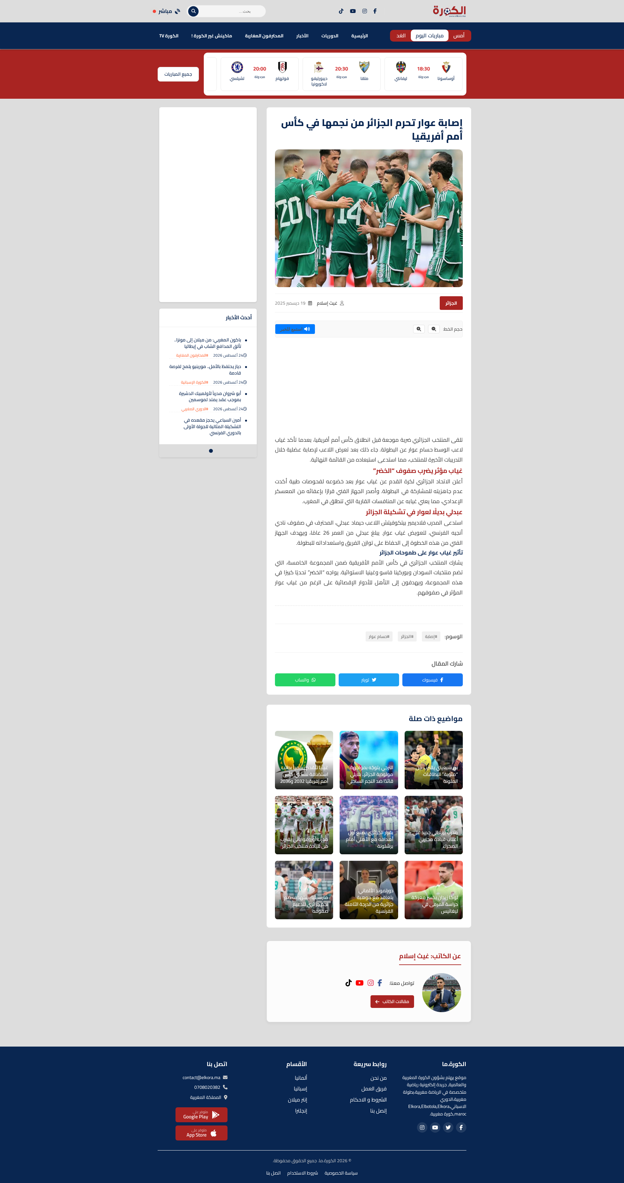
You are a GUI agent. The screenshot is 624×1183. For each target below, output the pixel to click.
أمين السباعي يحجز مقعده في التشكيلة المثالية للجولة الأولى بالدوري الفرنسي (212, 426)
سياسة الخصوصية (341, 1173)
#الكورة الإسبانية (194, 382)
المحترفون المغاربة (264, 36)
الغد (401, 35)
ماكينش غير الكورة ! (211, 36)
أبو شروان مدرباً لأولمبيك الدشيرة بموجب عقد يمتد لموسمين (210, 396)
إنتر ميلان (297, 1099)
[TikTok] (341, 11)
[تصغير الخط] (434, 329)
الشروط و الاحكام (368, 1099)
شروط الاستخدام (302, 1173)
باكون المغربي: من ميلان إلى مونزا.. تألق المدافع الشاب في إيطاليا (207, 343)
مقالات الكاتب (396, 1001)
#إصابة (431, 636)
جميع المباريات (178, 74)
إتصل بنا (378, 1110)
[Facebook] (375, 11)
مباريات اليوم (430, 35)
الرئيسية (359, 36)
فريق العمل (374, 1088)
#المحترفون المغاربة (192, 355)
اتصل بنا (273, 1173)
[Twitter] (448, 1127)
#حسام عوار (379, 636)
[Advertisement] (369, 389)
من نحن (378, 1078)
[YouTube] (353, 11)
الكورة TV (168, 36)
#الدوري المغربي (194, 409)
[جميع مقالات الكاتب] (441, 992)
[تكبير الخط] (419, 329)
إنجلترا (301, 1110)
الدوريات (329, 36)
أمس (459, 35)
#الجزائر (407, 636)
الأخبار (302, 36)
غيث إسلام (327, 303)
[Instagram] (364, 11)
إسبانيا (300, 1088)
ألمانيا (301, 1078)
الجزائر (451, 303)
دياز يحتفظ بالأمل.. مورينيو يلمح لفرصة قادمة (205, 369)
